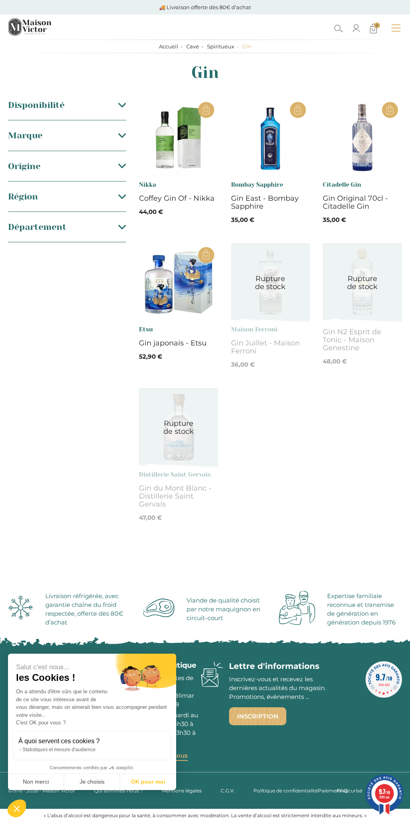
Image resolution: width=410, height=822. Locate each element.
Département (37, 227)
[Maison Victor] (65, 27)
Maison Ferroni (254, 329)
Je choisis (92, 781)
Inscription (257, 716)
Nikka (147, 184)
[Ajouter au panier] (206, 110)
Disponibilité (36, 105)
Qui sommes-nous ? (118, 791)
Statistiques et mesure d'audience (59, 749)
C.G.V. (228, 791)
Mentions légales (182, 791)
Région (23, 197)
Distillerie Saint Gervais (175, 474)
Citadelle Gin (342, 184)
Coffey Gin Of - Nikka (177, 198)
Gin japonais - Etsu (173, 343)
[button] (16, 808)
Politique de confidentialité (285, 791)
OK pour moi (148, 781)
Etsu (146, 329)
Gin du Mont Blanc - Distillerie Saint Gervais (175, 496)
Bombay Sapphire (257, 184)
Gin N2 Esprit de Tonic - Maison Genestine (352, 340)
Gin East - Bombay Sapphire (265, 202)
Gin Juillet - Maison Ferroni (265, 347)
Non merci (36, 781)
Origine (24, 166)
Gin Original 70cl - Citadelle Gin (355, 202)
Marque (25, 135)
